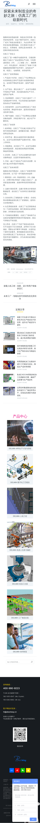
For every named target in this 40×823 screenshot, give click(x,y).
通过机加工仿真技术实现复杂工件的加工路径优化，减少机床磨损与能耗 (26, 335)
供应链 (25, 272)
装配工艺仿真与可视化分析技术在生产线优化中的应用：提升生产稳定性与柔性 (26, 321)
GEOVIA (8, 815)
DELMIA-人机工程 (20, 516)
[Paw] (28, 770)
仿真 (17, 272)
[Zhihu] (11, 770)
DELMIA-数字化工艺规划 (20, 482)
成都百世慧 (7, 813)
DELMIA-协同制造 (20, 652)
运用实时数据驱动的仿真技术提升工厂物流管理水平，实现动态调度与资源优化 (26, 391)
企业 (21, 272)
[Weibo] (17, 770)
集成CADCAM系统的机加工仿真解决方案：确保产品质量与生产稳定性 (27, 377)
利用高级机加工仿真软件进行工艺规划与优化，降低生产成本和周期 (26, 364)
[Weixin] (23, 770)
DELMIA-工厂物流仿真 (20, 618)
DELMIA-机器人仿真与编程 (20, 550)
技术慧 (7, 249)
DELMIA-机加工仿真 (20, 584)
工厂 (30, 272)
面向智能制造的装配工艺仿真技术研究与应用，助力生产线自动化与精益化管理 (26, 350)
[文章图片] (9, 320)
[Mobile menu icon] (34, 4)
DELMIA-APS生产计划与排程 (20, 448)
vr (13, 272)
